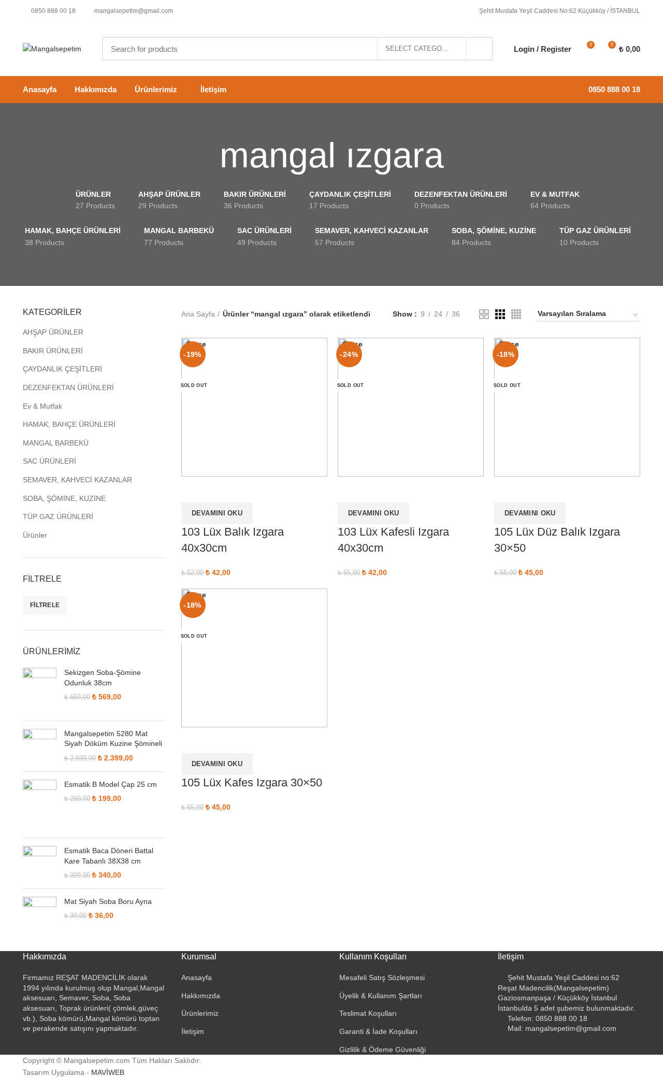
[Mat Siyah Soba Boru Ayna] (39, 913)
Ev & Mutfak (42, 406)
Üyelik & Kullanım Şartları (380, 995)
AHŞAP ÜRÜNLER (53, 332)
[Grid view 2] (484, 314)
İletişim (192, 1031)
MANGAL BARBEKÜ (56, 443)
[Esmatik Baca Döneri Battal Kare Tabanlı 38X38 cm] (39, 863)
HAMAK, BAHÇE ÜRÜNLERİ (69, 424)
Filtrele (45, 605)
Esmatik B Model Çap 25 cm (110, 784)
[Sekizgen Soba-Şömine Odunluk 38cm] (39, 690)
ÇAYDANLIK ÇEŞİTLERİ (62, 369)
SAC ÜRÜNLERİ (49, 461)
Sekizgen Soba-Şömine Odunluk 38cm (102, 677)
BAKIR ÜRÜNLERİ (53, 351)
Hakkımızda (200, 995)
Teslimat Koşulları (368, 1013)
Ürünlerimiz (200, 1013)
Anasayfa (196, 977)
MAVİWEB (107, 1072)
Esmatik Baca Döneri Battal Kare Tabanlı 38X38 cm (108, 855)
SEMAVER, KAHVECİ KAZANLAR (77, 480)
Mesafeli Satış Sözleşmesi (382, 977)
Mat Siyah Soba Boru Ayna (108, 901)
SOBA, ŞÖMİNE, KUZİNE (64, 498)
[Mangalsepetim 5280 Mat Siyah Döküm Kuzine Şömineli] (39, 746)
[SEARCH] (479, 49)
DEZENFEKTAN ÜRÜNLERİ (68, 387)
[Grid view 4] (516, 314)
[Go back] (207, 155)
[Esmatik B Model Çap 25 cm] (39, 805)
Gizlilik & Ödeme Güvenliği (382, 1049)
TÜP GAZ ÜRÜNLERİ (58, 516)
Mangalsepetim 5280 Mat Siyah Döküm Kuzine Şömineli (113, 738)
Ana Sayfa (198, 314)
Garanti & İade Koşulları (378, 1031)
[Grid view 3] (500, 314)
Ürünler (35, 535)
